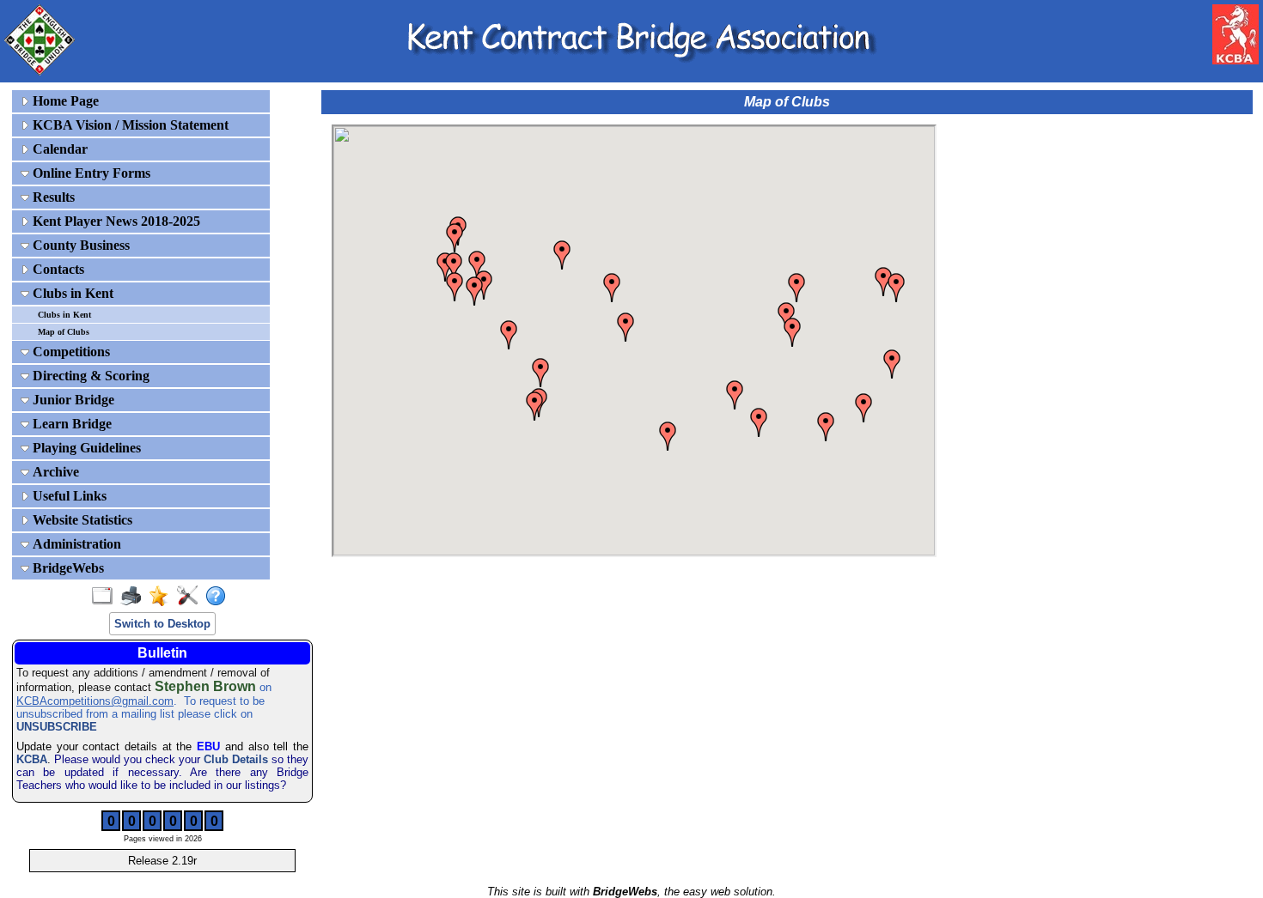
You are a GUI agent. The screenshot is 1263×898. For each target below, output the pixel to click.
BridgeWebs (66, 568)
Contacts (56, 269)
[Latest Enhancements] (163, 597)
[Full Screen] (106, 597)
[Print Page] (134, 597)
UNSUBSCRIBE (56, 726)
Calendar (58, 149)
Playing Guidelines (85, 447)
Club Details (236, 759)
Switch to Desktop (162, 623)
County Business (79, 245)
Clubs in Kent (71, 293)
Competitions (69, 351)
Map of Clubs (63, 332)
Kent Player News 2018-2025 (114, 221)
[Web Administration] (191, 597)
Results (52, 197)
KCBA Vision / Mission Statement (129, 125)
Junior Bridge (71, 399)
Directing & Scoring (89, 375)
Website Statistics (80, 520)
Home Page (64, 101)
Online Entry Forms (89, 173)
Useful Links (68, 495)
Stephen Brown (205, 686)
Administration (75, 544)
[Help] (219, 597)
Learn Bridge (70, 423)
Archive (54, 471)
